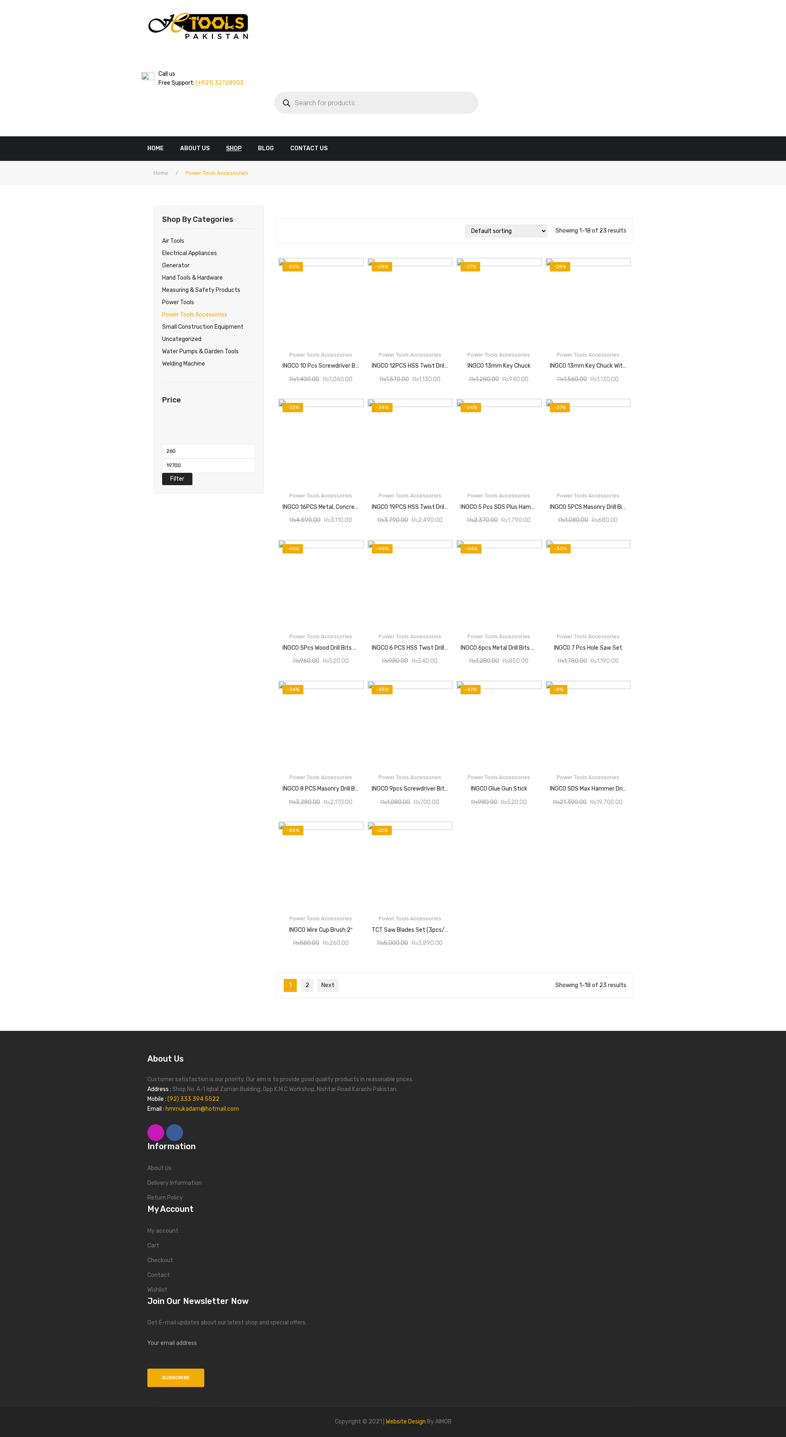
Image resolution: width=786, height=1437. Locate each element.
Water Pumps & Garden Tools (200, 351)
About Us (159, 1168)
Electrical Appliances (189, 253)
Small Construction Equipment (203, 326)
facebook (174, 1132)
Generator (176, 265)
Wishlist (157, 1289)
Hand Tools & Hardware (192, 277)
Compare (353, 363)
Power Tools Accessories (194, 314)
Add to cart (588, 363)
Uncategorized (181, 339)
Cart (153, 1245)
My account (162, 1230)
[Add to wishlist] (289, 363)
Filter (177, 478)
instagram (155, 1132)
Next (327, 985)
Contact (158, 1275)
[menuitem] (159, 148)
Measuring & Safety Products (201, 290)
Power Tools (178, 302)
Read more (321, 363)
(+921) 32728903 (219, 82)
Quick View (350, 267)
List (298, 230)
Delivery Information (174, 1182)
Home (161, 173)
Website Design (406, 1421)
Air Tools (173, 240)
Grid (286, 230)
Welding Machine (183, 363)
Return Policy (165, 1197)
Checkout (160, 1260)
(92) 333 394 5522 (193, 1099)
